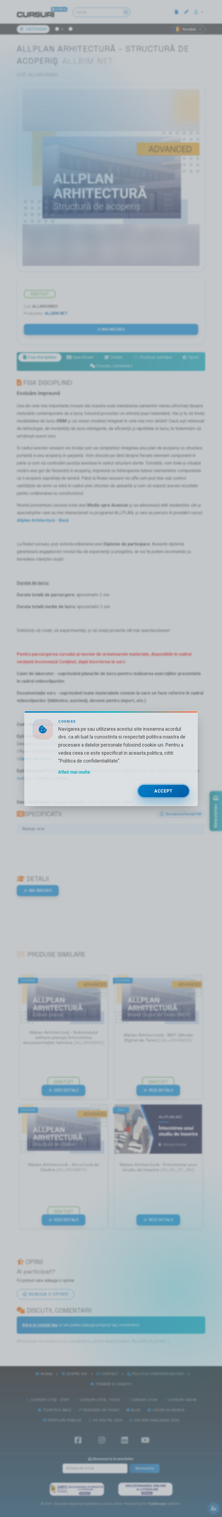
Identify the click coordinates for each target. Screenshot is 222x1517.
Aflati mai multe (74, 772)
